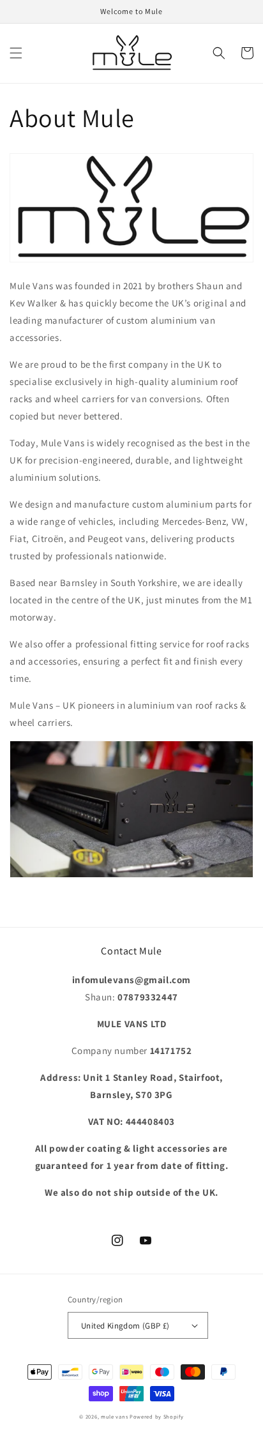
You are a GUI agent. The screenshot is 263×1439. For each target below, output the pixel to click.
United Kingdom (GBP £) (125, 1325)
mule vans (114, 1416)
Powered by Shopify (157, 1416)
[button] (16, 53)
